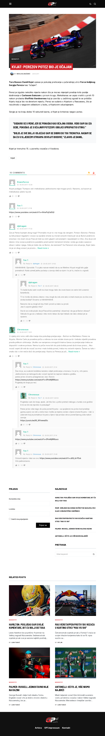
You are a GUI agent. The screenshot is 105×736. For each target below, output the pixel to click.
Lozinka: (12, 509)
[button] (10, 3)
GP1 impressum (52, 728)
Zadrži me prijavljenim (19, 519)
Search (94, 554)
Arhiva (38, 728)
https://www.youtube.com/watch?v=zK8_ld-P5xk (60, 458)
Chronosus (37, 367)
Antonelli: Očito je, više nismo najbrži (71, 536)
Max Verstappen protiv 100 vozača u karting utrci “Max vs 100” (75, 626)
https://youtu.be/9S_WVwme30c (34, 420)
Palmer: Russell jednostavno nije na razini (73, 529)
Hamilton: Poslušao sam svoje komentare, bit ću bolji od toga (27, 626)
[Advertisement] (29, 550)
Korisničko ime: (15, 499)
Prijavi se (43, 525)
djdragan (36, 264)
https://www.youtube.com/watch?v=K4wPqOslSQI (31, 212)
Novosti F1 (15, 59)
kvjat (13, 158)
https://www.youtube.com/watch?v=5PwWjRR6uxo (37, 380)
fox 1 (40, 286)
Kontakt (66, 728)
